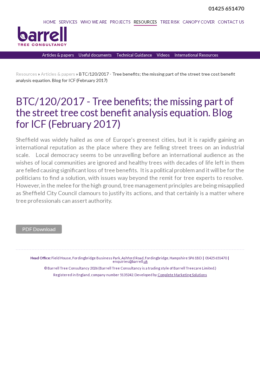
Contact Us (231, 21)
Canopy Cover (199, 21)
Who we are (94, 21)
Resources (145, 21)
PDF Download (38, 229)
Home (49, 21)
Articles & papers (58, 55)
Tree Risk (169, 21)
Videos (163, 55)
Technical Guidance (134, 55)
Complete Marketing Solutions (182, 274)
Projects (120, 21)
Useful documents (95, 55)
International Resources (196, 55)
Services (68, 21)
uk (146, 261)
